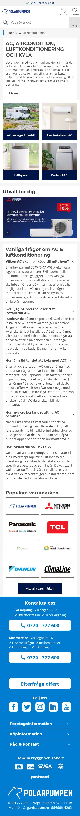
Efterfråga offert (40, 683)
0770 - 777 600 (43, 625)
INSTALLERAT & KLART (42, 3)
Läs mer (14, 93)
